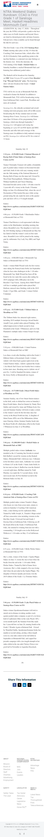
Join (18, 770)
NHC (19, 767)
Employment (8, 780)
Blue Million (24, 829)
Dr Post (21, 470)
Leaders (20, 775)
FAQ (32, 771)
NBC (8, 78)
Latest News (35, 795)
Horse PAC (21, 807)
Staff (5, 772)
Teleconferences (36, 805)
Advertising (7, 777)
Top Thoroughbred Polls (36, 800)
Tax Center (21, 793)
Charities (6, 775)
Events (19, 772)
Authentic (28, 450)
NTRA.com (16, 824)
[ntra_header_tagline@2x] (17, 2)
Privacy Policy (34, 824)
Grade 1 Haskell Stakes (26, 64)
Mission (6, 764)
